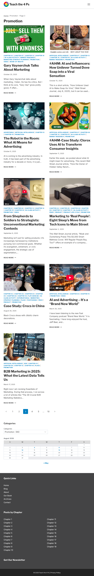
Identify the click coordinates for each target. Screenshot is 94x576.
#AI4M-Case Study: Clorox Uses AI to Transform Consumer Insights (69, 144)
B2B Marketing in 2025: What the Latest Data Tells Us (24, 375)
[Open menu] (88, 4)
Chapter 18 (51, 543)
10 (48, 411)
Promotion (34, 59)
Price (51, 212)
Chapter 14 (39, 208)
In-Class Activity (12, 57)
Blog (6, 489)
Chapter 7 (8, 540)
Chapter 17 (67, 210)
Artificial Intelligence (59, 55)
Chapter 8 (8, 543)
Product (58, 212)
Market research (27, 57)
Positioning (32, 300)
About (6, 492)
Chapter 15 (29, 55)
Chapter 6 (8, 536)
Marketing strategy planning (16, 59)
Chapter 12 (18, 365)
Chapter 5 (8, 533)
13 (59, 450)
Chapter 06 (8, 365)
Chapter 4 (8, 529)
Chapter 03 (19, 294)
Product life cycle (72, 212)
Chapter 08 (75, 208)
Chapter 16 (39, 55)
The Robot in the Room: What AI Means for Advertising (21, 142)
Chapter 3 (8, 526)
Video (6, 62)
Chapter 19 (51, 546)
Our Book (8, 495)
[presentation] (24, 39)
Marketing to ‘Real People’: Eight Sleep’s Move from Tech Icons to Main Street (69, 220)
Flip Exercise (33, 296)
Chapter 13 (85, 55)
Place (23, 300)
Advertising (9, 132)
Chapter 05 (65, 208)
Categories (8, 429)
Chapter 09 (85, 132)
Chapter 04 (19, 208)
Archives (7, 499)
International (23, 298)
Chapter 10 (8, 550)
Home (6, 485)
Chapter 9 (8, 546)
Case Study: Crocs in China (24, 306)
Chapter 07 (19, 55)
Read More (10, 93)
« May (46, 463)
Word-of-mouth (16, 62)
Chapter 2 (8, 523)
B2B (25, 363)
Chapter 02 (8, 55)
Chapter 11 (51, 519)
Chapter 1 (8, 519)
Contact (7, 502)
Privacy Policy (56, 573)
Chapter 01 (8, 208)
